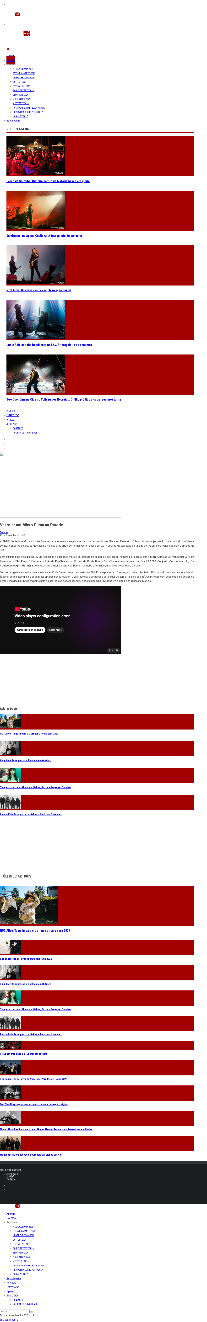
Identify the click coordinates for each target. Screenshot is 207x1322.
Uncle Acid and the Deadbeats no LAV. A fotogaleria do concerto (49, 345)
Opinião (10, 419)
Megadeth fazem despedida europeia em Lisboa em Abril (31, 1154)
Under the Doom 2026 (23, 77)
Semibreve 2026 (20, 95)
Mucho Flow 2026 (21, 99)
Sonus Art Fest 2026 (23, 90)
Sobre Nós (11, 424)
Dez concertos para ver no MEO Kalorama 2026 (26, 958)
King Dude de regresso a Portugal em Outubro (25, 760)
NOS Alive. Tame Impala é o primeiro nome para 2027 (29, 733)
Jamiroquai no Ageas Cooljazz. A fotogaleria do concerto (44, 236)
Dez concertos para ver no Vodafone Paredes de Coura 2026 (33, 1079)
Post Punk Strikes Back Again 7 (29, 107)
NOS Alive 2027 (20, 116)
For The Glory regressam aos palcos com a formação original (34, 1104)
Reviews (10, 411)
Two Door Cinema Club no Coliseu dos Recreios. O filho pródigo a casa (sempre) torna (63, 399)
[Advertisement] (97, 680)
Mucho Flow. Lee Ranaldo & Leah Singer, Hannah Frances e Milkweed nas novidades (46, 1129)
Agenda (10, 56)
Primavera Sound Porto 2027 (28, 112)
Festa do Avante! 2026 (24, 73)
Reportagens (13, 120)
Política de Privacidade (25, 432)
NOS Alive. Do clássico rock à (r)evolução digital (38, 290)
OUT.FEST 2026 (20, 82)
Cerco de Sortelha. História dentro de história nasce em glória (48, 181)
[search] (31, 1311)
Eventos (10, 60)
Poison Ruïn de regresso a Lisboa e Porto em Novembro (31, 814)
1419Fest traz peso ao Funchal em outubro (23, 1053)
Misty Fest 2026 (21, 103)
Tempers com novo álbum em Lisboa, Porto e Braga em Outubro (35, 787)
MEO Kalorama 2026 (23, 69)
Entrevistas (12, 415)
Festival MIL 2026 (21, 86)
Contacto (18, 428)
